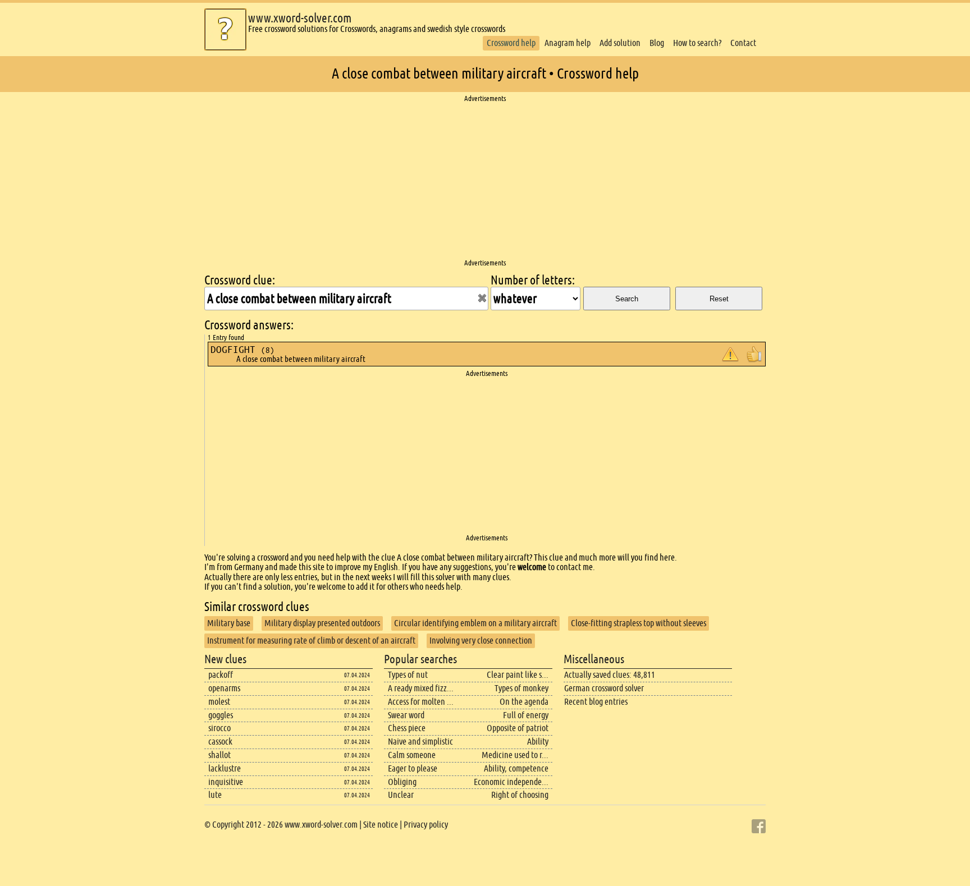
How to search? (697, 43)
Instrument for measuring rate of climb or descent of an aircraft (311, 640)
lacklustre (224, 768)
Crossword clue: (239, 280)
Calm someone (412, 755)
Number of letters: (533, 280)
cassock (220, 741)
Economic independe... (511, 782)
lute (215, 795)
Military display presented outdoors (322, 623)
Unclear (401, 795)
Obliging (402, 782)
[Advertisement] (485, 181)
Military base (228, 623)
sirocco (219, 728)
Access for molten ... (421, 702)
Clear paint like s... (517, 675)
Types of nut (408, 675)
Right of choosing (519, 795)
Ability (537, 741)
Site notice (380, 824)
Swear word (406, 715)
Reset (719, 299)
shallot (219, 755)
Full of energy (525, 715)
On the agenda (524, 702)
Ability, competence (516, 768)
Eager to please (412, 768)
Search (626, 299)
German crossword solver (604, 688)
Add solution (620, 43)
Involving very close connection (480, 640)
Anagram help (568, 43)
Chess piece (406, 728)
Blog (656, 43)
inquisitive (225, 782)
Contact (743, 43)
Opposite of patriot (517, 728)
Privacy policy (426, 824)
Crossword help (511, 43)
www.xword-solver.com (299, 18)
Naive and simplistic (420, 741)
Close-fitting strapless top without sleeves (638, 623)
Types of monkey (521, 688)
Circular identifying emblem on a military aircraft (475, 623)
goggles (220, 715)
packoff (220, 675)
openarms (224, 688)
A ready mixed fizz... (421, 688)
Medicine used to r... (515, 755)
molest (219, 702)
